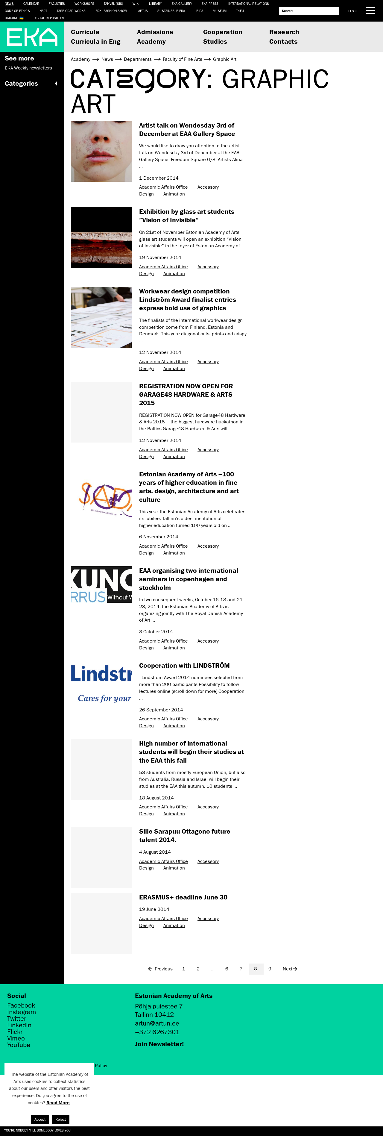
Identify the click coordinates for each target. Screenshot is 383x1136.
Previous (164, 969)
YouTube (18, 1045)
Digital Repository (49, 18)
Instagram (21, 1012)
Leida (198, 11)
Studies (215, 41)
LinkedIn (19, 1025)
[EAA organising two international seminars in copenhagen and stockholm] (101, 584)
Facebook (21, 1005)
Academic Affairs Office (163, 187)
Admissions (155, 31)
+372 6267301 (157, 1032)
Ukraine (11, 18)
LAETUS (142, 11)
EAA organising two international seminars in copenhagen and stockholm (188, 579)
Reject (60, 1119)
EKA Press (210, 3)
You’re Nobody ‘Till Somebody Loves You (37, 1130)
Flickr (14, 1032)
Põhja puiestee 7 (159, 1006)
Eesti (352, 11)
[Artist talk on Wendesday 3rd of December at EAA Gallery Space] (101, 151)
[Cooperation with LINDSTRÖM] (101, 682)
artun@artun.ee (157, 1023)
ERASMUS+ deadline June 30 (183, 897)
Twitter (16, 1018)
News (9, 3)
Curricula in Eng (95, 41)
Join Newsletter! (159, 1043)
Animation (174, 194)
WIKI (136, 3)
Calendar (31, 3)
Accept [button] (39, 1119)
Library (155, 3)
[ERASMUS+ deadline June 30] (101, 923)
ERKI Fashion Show (111, 11)
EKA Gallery (182, 3)
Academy (151, 41)
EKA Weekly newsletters (28, 68)
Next (287, 969)
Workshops (84, 3)
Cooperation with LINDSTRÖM (184, 665)
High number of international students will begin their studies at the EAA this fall (191, 751)
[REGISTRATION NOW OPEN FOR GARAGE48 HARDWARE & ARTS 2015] (101, 412)
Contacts (283, 41)
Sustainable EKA (171, 11)
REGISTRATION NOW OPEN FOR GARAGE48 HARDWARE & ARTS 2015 (186, 394)
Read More (58, 1102)
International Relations (248, 3)
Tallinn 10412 (154, 1015)
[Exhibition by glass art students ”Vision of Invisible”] (101, 237)
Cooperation (222, 31)
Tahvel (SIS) (113, 3)
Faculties (57, 3)
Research (284, 31)
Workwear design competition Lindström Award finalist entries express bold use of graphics (187, 299)
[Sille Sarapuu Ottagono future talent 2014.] (101, 857)
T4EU (240, 11)
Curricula (85, 31)
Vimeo (16, 1038)
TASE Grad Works (71, 11)
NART (43, 11)
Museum (220, 11)
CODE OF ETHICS (17, 11)
